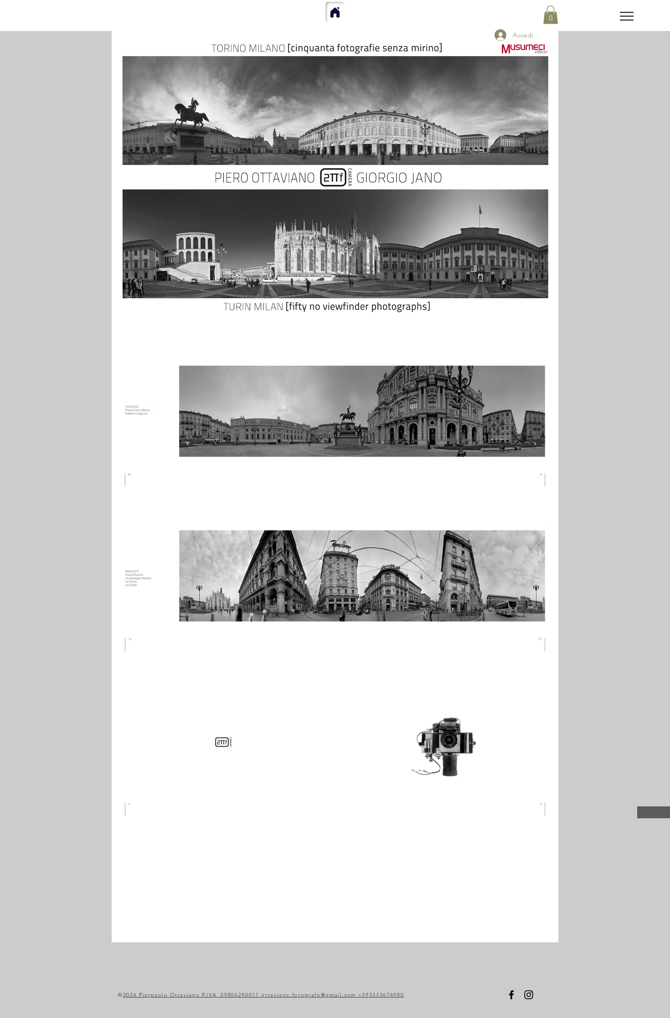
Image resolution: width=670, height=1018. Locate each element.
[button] (627, 16)
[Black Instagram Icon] (529, 995)
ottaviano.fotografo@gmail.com (308, 995)
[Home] (335, 12)
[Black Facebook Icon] (511, 995)
